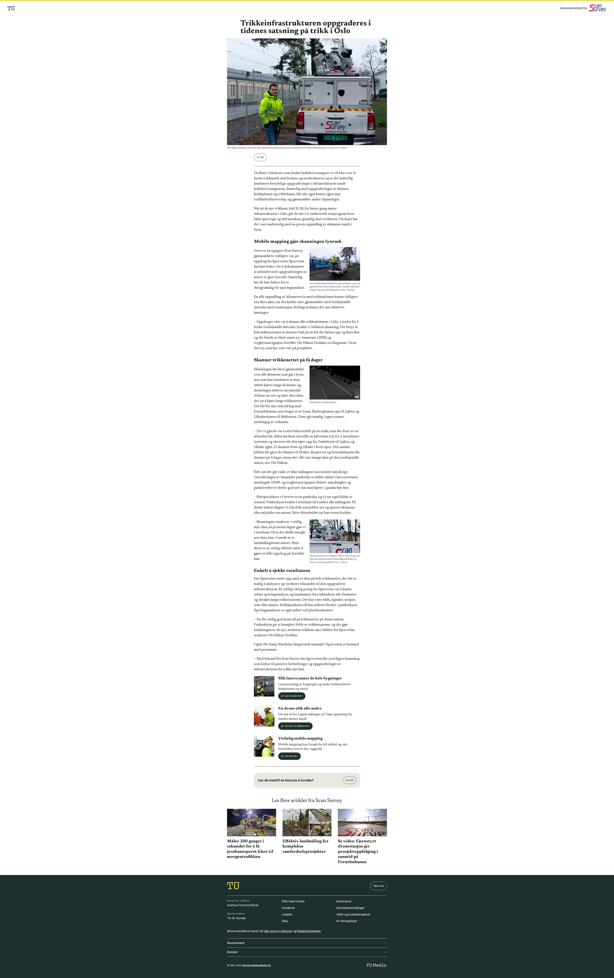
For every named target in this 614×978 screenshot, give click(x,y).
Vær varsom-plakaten (278, 931)
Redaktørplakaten (309, 931)
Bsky (285, 921)
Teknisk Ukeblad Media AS (256, 965)
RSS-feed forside (293, 901)
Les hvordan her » (294, 696)
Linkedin (287, 914)
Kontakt (232, 952)
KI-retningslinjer (346, 921)
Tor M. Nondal (236, 918)
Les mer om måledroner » (297, 726)
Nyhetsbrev (343, 901)
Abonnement (236, 943)
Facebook (288, 908)
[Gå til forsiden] (11, 8)
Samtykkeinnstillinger (350, 908)
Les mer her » (291, 756)
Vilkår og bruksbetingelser (353, 914)
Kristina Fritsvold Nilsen (243, 905)
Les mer (350, 780)
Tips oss (378, 885)
